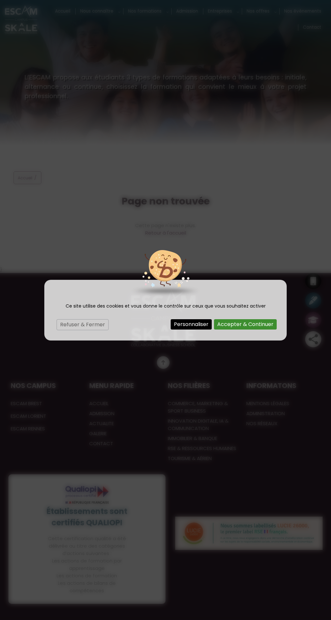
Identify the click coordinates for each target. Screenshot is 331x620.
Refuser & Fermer (82, 324)
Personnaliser (191, 324)
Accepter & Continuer (245, 324)
